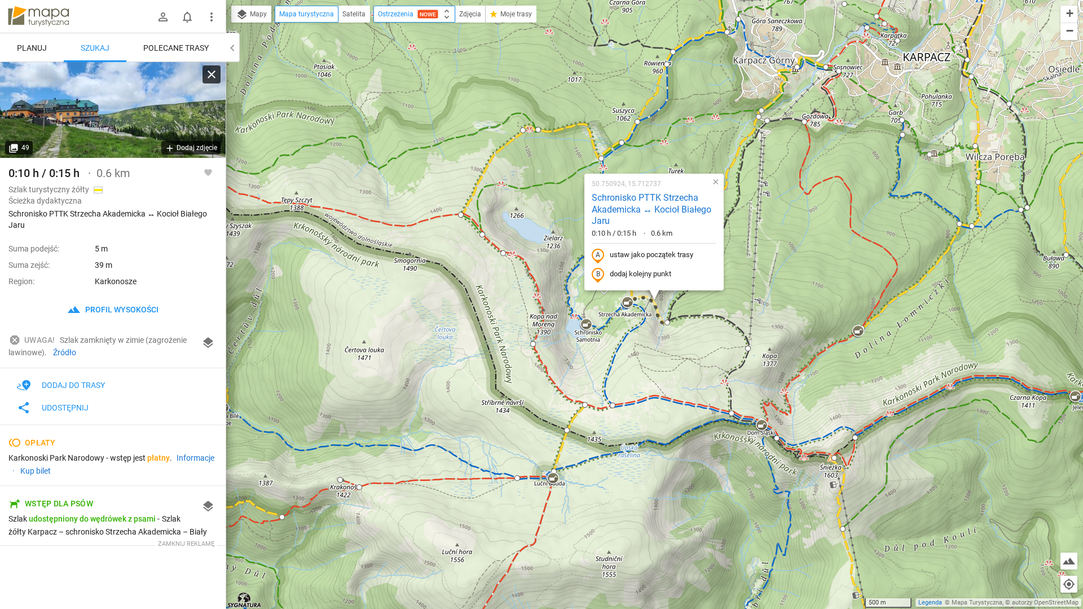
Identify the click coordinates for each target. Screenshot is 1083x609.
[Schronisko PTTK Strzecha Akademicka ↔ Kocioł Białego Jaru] (113, 110)
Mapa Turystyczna (977, 602)
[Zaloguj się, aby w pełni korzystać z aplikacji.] (208, 171)
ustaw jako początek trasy (651, 254)
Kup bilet (35, 470)
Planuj (32, 47)
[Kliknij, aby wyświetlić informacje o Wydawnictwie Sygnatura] (244, 600)
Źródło (64, 352)
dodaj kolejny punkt (640, 274)
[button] (461, 215)
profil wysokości (121, 309)
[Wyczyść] (211, 74)
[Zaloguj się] (163, 17)
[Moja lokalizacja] (1068, 584)
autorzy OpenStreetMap (1045, 602)
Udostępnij (65, 407)
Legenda (930, 602)
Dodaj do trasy (73, 385)
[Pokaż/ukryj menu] (211, 17)
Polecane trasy (176, 47)
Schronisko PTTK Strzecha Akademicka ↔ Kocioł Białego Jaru (651, 209)
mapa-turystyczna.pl (38, 16)
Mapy (257, 14)
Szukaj (95, 47)
